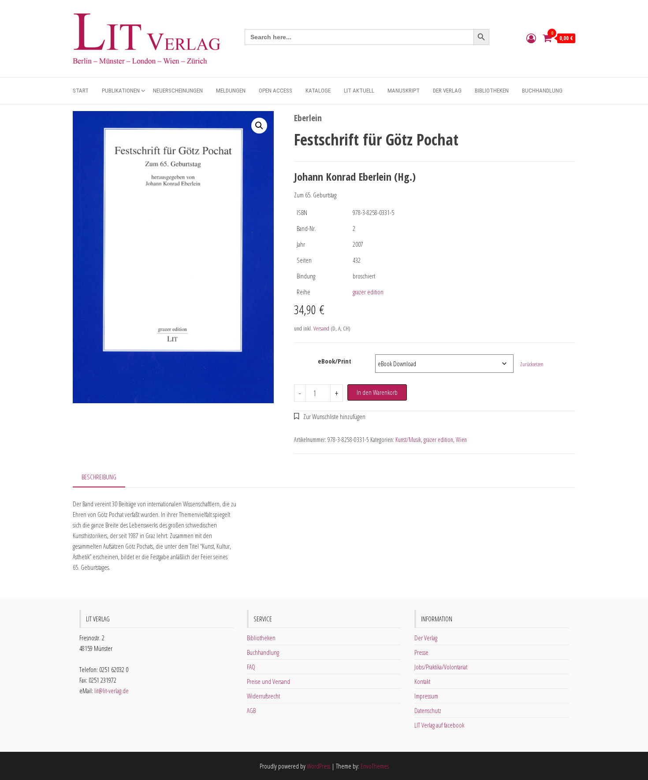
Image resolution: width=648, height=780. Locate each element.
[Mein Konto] (531, 38)
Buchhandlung (542, 90)
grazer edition (368, 291)
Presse (421, 652)
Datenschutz (427, 710)
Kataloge (318, 90)
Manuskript (403, 90)
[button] (259, 126)
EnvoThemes (375, 765)
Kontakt (422, 681)
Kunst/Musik (408, 439)
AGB (251, 710)
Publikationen (121, 90)
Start (81, 90)
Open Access (275, 90)
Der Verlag (447, 90)
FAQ (251, 666)
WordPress (318, 765)
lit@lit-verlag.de (111, 690)
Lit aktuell (359, 90)
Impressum (426, 695)
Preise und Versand (268, 681)
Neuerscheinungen (178, 90)
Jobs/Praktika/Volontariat (440, 666)
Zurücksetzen (532, 364)
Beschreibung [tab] (99, 476)
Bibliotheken (492, 90)
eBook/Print (334, 361)
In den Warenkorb (377, 392)
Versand (321, 328)
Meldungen (231, 90)
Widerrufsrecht (263, 695)
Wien (461, 439)
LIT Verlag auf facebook (439, 725)
